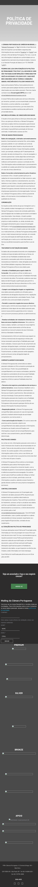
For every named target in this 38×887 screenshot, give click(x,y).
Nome (3, 625)
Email (3, 633)
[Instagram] (18, 883)
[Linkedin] (22, 883)
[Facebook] (14, 883)
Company (4, 612)
